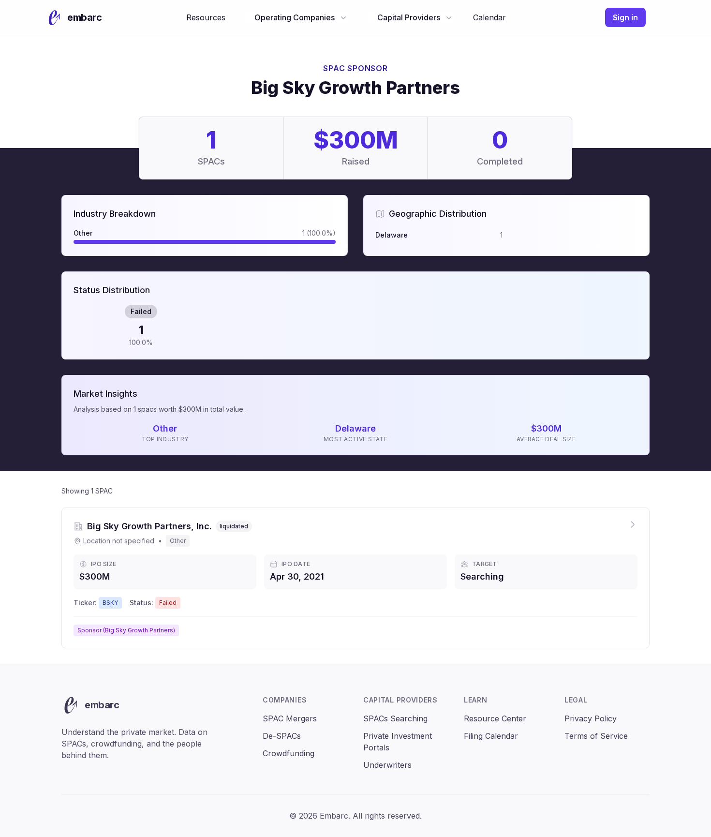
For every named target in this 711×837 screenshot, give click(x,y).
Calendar (489, 17)
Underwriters (387, 765)
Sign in (625, 17)
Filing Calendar (491, 736)
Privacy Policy (590, 718)
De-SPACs (282, 736)
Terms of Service (596, 736)
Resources (205, 17)
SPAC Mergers (290, 718)
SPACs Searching (395, 718)
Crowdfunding (288, 753)
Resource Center (495, 718)
